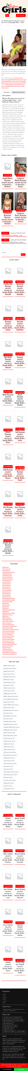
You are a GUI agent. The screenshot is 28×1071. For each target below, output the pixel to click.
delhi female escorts (8, 1020)
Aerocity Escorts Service (8, 621)
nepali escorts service (9, 746)
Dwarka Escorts (6, 570)
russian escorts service (9, 760)
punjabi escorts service (9, 758)
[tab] (7, 92)
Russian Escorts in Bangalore (9, 626)
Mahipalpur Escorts (7, 573)
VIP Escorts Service (7, 649)
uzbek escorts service (9, 783)
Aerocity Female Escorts (8, 624)
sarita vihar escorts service (10, 763)
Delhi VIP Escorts (6, 618)
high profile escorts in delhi (10, 1026)
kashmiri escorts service (9, 732)
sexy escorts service (8, 766)
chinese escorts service (9, 690)
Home (4, 994)
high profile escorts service (10, 716)
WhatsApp (21, 1069)
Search (4, 252)
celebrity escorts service (9, 688)
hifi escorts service (8, 713)
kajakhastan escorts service (10, 730)
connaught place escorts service (13, 86)
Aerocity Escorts (6, 569)
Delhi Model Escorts (7, 619)
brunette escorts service (9, 682)
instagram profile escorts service (11, 727)
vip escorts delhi (20, 1031)
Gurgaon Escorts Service (8, 632)
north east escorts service (10, 752)
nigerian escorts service (9, 749)
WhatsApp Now (21, 15)
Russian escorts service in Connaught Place (15, 83)
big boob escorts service (9, 676)
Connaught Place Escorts (8, 572)
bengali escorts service (9, 671)
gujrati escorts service (9, 707)
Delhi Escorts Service (7, 614)
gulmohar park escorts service (11, 710)
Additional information (18, 92)
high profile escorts (8, 1023)
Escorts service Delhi (7, 601)
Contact (5, 1001)
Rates (4, 999)
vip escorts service (8, 785)
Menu (7, 15)
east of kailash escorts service (11, 699)
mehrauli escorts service (9, 741)
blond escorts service (9, 679)
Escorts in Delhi (16, 1066)
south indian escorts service (10, 774)
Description (7, 92)
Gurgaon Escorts (6, 582)
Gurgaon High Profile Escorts (9, 644)
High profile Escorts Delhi (8, 600)
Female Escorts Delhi (7, 627)
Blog (4, 1002)
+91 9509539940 (7, 1069)
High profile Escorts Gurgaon (9, 652)
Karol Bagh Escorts (7, 575)
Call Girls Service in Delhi (8, 613)
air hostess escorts (8, 1017)
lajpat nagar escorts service (10, 735)
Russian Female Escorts (8, 650)
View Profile (6, 175)
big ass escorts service (9, 674)
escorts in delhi (19, 1020)
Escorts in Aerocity (7, 623)
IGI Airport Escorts (7, 580)
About (4, 995)
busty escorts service (9, 685)
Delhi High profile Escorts (8, 598)
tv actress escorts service (10, 780)
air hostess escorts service (10, 84)
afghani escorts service (9, 665)
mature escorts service (9, 738)
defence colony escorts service (11, 696)
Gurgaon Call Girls (7, 590)
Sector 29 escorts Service (8, 631)
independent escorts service (10, 724)
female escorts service (9, 702)
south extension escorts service (11, 771)
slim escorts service (8, 769)
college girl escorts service (10, 693)
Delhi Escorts (5, 567)
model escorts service (9, 744)
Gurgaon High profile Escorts (9, 654)
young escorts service (9, 788)
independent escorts (8, 1028)
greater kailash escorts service (11, 704)
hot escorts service (8, 718)
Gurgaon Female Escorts (8, 639)
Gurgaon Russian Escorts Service (10, 629)
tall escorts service (8, 777)
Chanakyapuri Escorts (7, 578)
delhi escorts (18, 1017)
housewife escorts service (10, 721)
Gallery (4, 997)
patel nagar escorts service (10, 755)
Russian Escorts (6, 605)
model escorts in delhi (9, 1031)
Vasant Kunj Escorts (7, 577)
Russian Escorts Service (8, 641)
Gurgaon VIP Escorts (7, 634)
